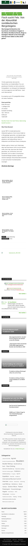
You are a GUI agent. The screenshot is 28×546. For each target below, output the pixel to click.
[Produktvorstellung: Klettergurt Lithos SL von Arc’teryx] (5, 372)
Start (3, 10)
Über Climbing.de (7, 539)
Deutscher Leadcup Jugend (7, 471)
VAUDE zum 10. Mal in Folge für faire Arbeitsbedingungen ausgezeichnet (17, 414)
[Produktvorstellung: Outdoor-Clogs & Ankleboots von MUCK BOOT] (5, 379)
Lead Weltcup (6, 484)
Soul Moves (12, 494)
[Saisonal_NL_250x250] (14, 264)
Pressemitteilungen (16, 489)
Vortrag (19, 496)
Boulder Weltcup (7, 464)
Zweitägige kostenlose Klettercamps (15, 284)
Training (15, 496)
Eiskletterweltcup (6, 474)
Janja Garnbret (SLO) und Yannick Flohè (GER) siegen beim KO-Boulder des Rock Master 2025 (17, 345)
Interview (5, 481)
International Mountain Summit (11, 479)
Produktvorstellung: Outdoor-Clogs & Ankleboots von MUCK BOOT (17, 379)
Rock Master (11, 491)
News (15, 13)
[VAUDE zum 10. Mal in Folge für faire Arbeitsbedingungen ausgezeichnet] (5, 413)
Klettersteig (22, 481)
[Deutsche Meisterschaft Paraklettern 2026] (14, 327)
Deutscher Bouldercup (8, 468)
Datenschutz (16, 541)
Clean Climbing (10, 466)
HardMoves (17, 476)
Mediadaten (20, 539)
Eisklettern (17, 471)
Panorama (19, 13)
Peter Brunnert (9, 14)
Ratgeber (4, 491)
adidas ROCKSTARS (6, 458)
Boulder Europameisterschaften (8, 461)
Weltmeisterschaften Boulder (9, 499)
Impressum (23, 541)
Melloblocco (15, 484)
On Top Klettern (12, 302)
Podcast (20, 486)
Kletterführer (16, 481)
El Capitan (14, 473)
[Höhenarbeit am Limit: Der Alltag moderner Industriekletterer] (14, 396)
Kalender (11, 481)
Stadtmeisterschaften (7, 496)
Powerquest (6, 489)
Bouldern (20, 461)
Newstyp (7, 10)
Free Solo (12, 476)
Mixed (20, 484)
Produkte (20, 14)
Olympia (4, 486)
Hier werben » (22, 293)
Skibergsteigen (5, 494)
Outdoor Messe (12, 486)
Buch (11, 238)
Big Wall (13, 458)
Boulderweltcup (18, 464)
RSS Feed (15, 539)
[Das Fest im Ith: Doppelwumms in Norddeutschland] (5, 407)
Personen (4, 14)
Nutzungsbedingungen (7, 541)
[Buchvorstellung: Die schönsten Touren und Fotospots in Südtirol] (14, 361)
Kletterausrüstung (20, 290)
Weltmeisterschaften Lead (8, 501)
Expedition (5, 476)
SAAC (16, 491)
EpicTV (18, 474)
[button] (2, 7)
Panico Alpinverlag (9, 13)
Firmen (3, 13)
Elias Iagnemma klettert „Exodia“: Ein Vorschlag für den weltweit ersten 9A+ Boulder (17, 338)
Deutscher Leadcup (19, 468)
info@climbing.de (19, 448)
